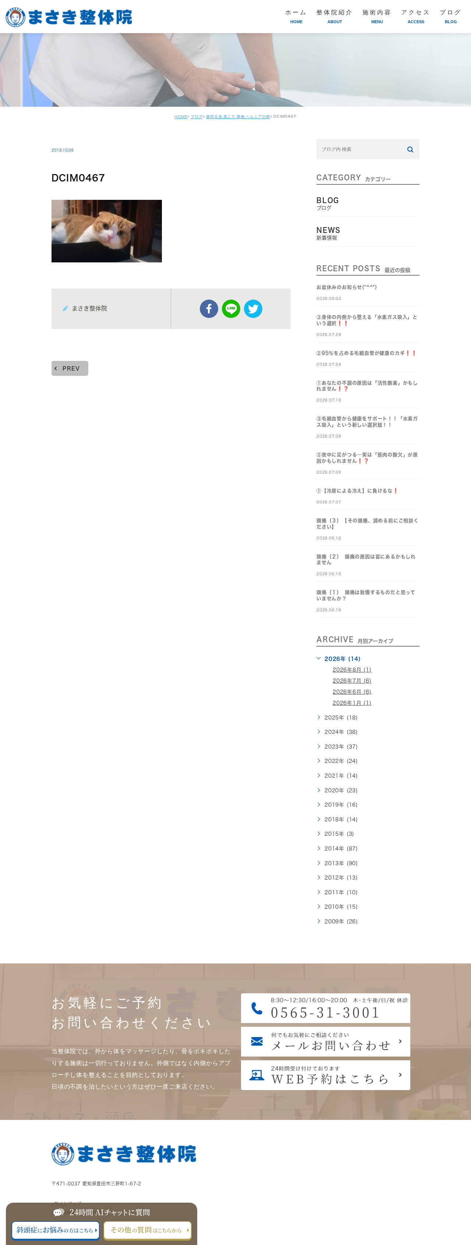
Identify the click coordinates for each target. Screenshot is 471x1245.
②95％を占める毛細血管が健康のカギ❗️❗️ (366, 353)
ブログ (197, 117)
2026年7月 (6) (352, 680)
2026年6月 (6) (352, 691)
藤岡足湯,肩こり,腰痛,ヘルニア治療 (238, 117)
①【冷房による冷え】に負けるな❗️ (357, 490)
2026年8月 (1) (352, 669)
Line (231, 309)
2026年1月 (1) (352, 702)
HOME (180, 117)
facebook (209, 309)
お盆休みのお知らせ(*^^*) (346, 287)
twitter (253, 309)
